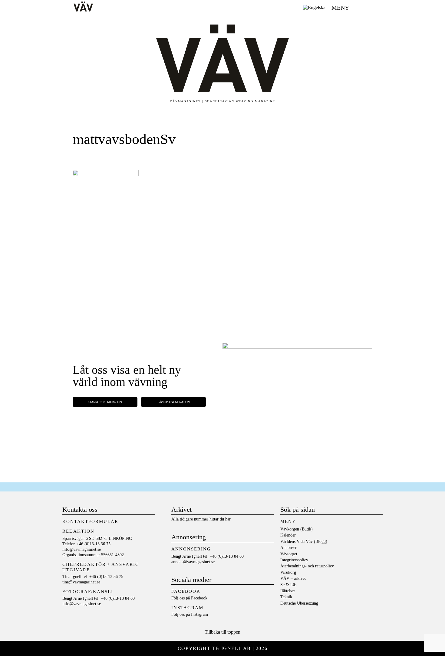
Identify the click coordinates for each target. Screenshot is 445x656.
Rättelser (287, 591)
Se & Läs (288, 585)
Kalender (288, 535)
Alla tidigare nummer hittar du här (201, 519)
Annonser (288, 547)
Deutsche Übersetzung (299, 603)
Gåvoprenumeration (173, 402)
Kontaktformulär (90, 521)
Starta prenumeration (105, 402)
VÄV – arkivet (293, 578)
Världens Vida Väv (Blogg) (303, 541)
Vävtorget (288, 554)
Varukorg (288, 572)
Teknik (286, 597)
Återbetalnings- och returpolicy (307, 566)
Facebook (199, 598)
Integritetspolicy (294, 560)
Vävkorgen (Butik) (296, 529)
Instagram (199, 614)
